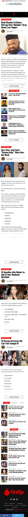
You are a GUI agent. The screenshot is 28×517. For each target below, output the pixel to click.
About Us (17, 505)
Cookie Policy (20, 503)
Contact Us (14, 507)
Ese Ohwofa (10, 31)
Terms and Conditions (8, 505)
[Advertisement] (14, 249)
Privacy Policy (12, 503)
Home (6, 503)
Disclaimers (23, 505)
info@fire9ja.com (18, 509)
